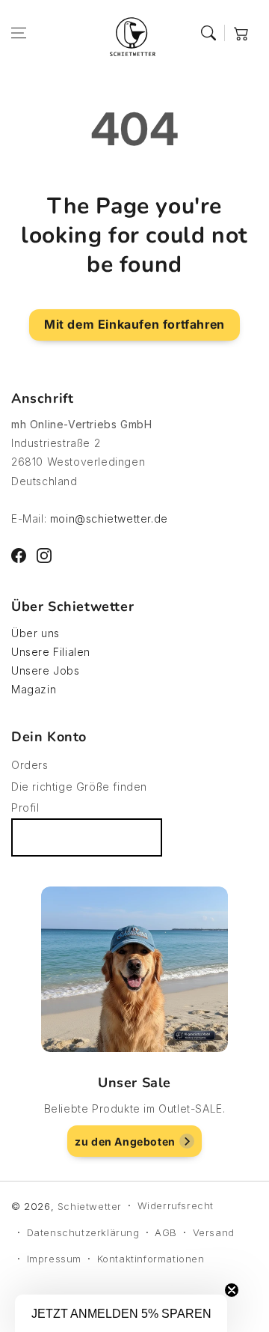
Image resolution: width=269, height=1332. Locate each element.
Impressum (54, 1259)
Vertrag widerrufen (87, 837)
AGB (166, 1232)
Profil (25, 807)
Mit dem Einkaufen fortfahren (134, 324)
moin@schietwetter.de (109, 518)
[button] (18, 32)
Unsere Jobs (45, 670)
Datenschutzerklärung (83, 1232)
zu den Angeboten (125, 1141)
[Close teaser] (231, 1290)
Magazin (33, 689)
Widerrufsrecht (175, 1205)
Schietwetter (90, 1206)
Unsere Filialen (50, 651)
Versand (214, 1232)
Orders (30, 764)
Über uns (35, 633)
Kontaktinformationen (151, 1259)
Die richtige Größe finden (79, 786)
